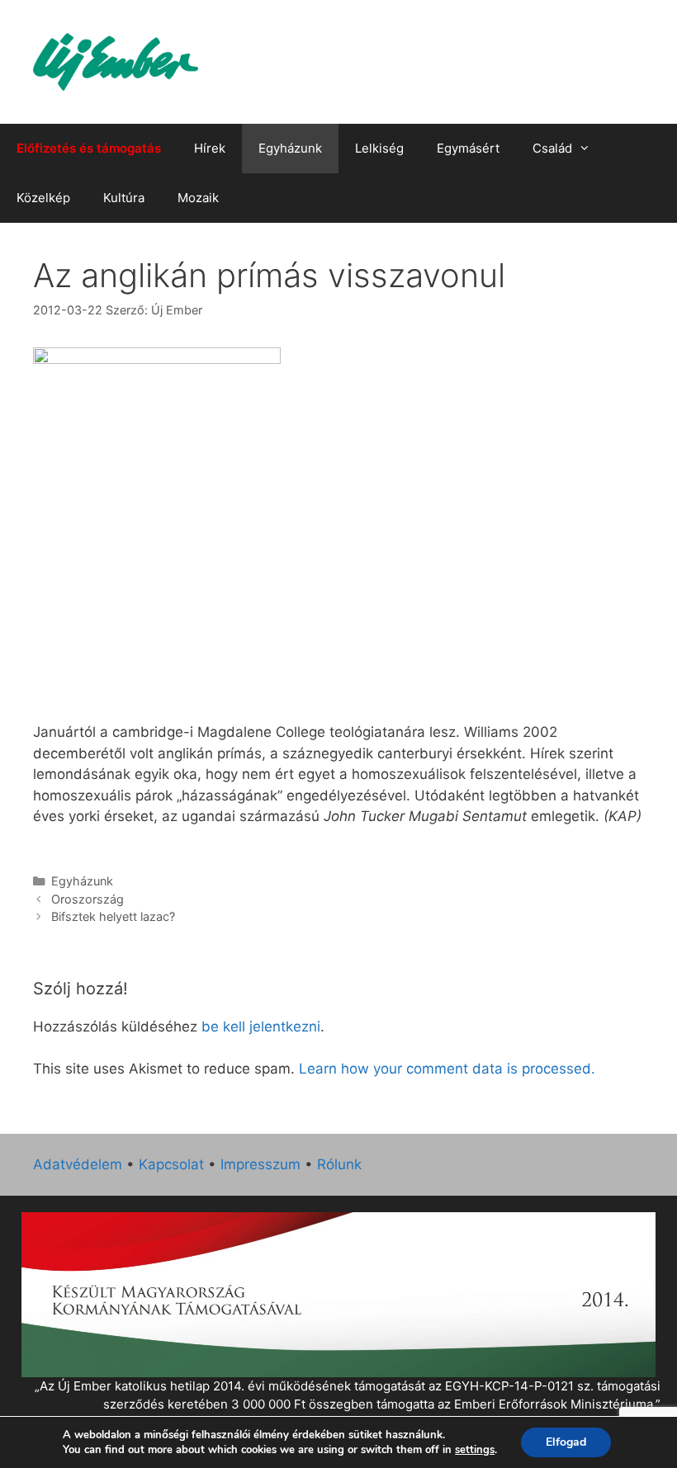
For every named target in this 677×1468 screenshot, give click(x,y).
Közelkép (43, 197)
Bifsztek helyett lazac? (113, 916)
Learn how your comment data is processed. (447, 1068)
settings (475, 1449)
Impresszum (260, 1164)
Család (552, 148)
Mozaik (198, 197)
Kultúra (123, 197)
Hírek (209, 148)
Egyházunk (290, 148)
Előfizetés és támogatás (89, 148)
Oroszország (87, 899)
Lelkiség (379, 148)
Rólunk (339, 1164)
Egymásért (468, 148)
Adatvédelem (77, 1164)
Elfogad (566, 1442)
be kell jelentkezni (260, 1026)
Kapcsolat (171, 1164)
